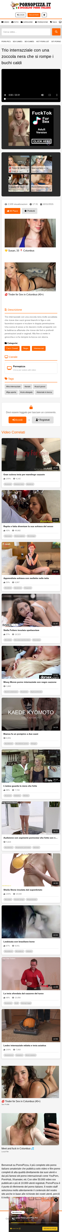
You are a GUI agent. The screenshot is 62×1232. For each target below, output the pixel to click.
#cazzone (24, 692)
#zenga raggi (26, 1003)
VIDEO (6, 22)
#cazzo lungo (19, 899)
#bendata (36, 640)
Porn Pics (6, 41)
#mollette (8, 588)
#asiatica (19, 1055)
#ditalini (29, 951)
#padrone (17, 588)
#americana (9, 1055)
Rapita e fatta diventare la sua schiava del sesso (28, 526)
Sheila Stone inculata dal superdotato (22, 890)
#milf (16, 1003)
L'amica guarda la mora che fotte (20, 786)
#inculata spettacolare (22, 640)
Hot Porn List (42, 41)
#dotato (36, 847)
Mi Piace (13, 211)
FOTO (16, 22)
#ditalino (17, 795)
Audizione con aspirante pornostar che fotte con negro (31, 838)
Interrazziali (39, 348)
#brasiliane (19, 951)
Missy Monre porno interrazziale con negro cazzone (29, 682)
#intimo (25, 795)
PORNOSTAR (42, 22)
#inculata (8, 640)
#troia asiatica (30, 1055)
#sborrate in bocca (44, 392)
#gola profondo (36, 692)
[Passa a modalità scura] (44, 15)
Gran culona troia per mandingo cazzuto (24, 474)
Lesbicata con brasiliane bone (19, 941)
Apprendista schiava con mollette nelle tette (26, 578)
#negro (33, 743)
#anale (27, 387)
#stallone (30, 484)
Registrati (44, 420)
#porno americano (11, 692)
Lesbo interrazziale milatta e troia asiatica (24, 1045)
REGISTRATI (34, 15)
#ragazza (28, 588)
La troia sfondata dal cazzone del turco (23, 993)
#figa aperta (11, 392)
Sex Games (17, 41)
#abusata (8, 536)
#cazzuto (8, 484)
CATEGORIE (28, 22)
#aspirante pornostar (23, 847)
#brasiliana (8, 951)
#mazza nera (18, 484)
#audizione (8, 743)
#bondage (31, 536)
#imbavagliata (19, 536)
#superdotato (31, 899)
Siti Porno (56, 41)
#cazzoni (8, 795)
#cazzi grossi (40, 387)
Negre (25, 348)
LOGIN (21, 15)
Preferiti (31, 211)
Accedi (19, 420)
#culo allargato (26, 392)
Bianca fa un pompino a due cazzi (20, 734)
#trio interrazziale (13, 387)
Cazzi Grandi (12, 348)
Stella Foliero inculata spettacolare (21, 630)
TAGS (54, 22)
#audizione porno (22, 743)
